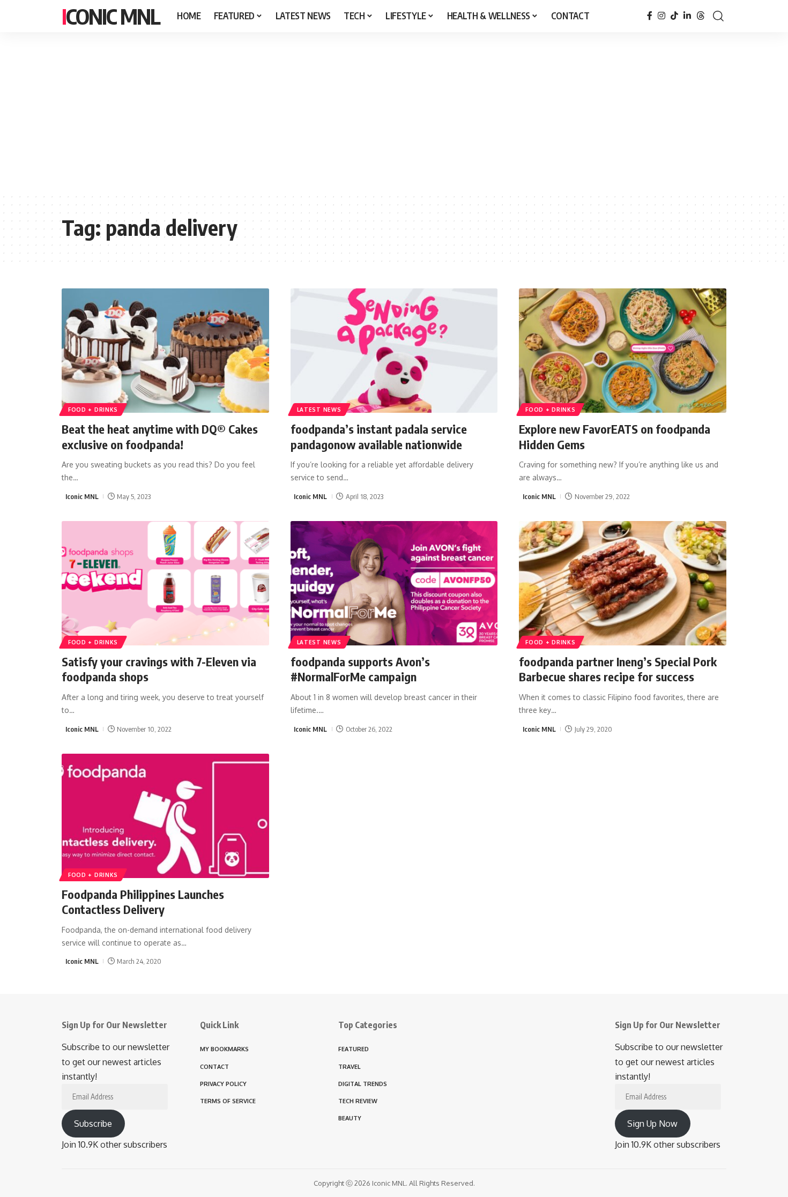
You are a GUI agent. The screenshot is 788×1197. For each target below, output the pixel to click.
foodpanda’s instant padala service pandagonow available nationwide (379, 436)
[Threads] (701, 16)
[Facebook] (649, 16)
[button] (718, 16)
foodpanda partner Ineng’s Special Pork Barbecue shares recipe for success (618, 669)
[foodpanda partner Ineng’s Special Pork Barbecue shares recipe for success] (622, 583)
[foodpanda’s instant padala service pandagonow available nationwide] (394, 350)
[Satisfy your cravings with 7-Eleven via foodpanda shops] (165, 583)
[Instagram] (661, 16)
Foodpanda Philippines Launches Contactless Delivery (143, 902)
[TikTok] (674, 16)
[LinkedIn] (687, 16)
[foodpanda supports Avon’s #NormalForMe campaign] (394, 583)
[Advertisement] (394, 113)
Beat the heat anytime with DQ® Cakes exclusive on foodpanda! (160, 436)
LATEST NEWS (319, 409)
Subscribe (93, 1123)
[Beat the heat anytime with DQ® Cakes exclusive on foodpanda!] (165, 350)
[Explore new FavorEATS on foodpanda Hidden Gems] (622, 350)
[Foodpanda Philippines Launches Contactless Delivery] (165, 816)
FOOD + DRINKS (93, 409)
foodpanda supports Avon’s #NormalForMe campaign (360, 669)
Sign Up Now (652, 1123)
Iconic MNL (111, 16)
